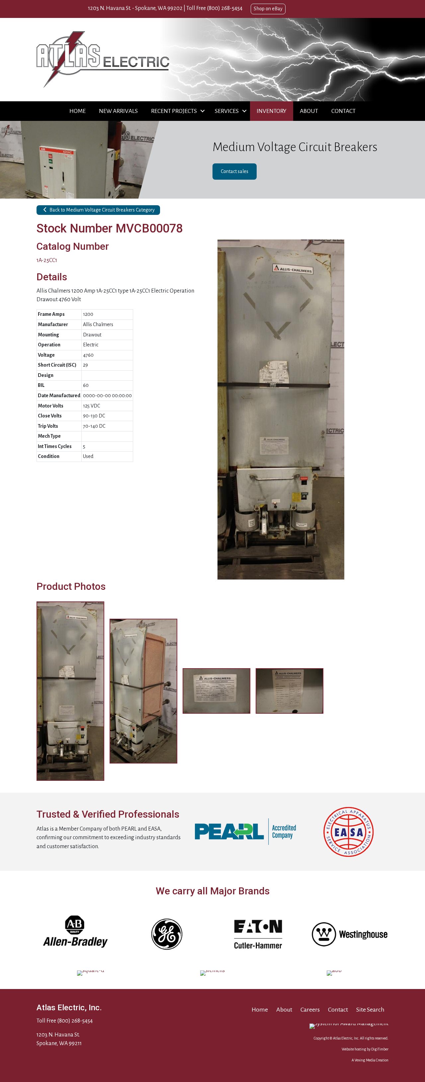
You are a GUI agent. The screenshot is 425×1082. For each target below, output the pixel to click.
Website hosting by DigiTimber (365, 1049)
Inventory (272, 111)
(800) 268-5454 (224, 8)
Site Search (370, 1009)
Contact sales (234, 171)
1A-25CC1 (47, 260)
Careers (310, 1009)
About (309, 111)
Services (227, 111)
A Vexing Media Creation (370, 1060)
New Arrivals (118, 111)
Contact (343, 111)
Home (77, 111)
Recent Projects (174, 111)
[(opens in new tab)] (245, 832)
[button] (202, 111)
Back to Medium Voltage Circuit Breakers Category (101, 210)
